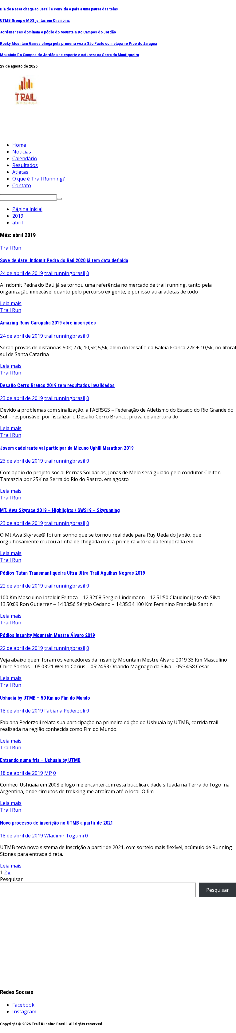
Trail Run (10, 247)
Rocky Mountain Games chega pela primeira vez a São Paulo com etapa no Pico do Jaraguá (78, 43)
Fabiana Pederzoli (64, 710)
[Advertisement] (112, 121)
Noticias (21, 151)
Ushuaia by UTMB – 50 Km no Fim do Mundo (45, 698)
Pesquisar (11, 879)
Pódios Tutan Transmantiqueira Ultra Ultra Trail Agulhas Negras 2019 (72, 573)
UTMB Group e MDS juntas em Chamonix (35, 20)
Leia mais (11, 303)
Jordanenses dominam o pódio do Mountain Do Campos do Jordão (58, 32)
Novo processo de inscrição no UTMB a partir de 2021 (56, 823)
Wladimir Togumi (64, 835)
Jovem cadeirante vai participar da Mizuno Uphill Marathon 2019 (67, 448)
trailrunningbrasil (64, 273)
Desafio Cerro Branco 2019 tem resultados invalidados (57, 385)
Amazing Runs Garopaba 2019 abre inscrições (48, 323)
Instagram (24, 1011)
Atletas (20, 172)
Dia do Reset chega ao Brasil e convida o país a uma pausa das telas (59, 9)
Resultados (25, 165)
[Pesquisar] (59, 199)
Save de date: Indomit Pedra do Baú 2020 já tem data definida (64, 260)
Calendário (24, 158)
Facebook (23, 1004)
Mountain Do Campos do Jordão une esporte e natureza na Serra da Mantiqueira (69, 54)
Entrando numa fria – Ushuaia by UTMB (40, 760)
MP (48, 773)
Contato (21, 185)
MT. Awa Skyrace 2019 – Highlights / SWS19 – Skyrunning (60, 510)
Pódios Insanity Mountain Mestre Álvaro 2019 (47, 635)
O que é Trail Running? (38, 178)
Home (19, 145)
